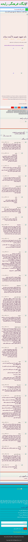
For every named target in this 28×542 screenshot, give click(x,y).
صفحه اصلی (24, 11)
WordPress (11, 536)
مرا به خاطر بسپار (17, 528)
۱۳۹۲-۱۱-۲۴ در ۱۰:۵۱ (5, 361)
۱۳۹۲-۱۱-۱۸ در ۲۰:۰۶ (5, 165)
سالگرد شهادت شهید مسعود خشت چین (20, 112)
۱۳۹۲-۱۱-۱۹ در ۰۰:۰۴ (5, 175)
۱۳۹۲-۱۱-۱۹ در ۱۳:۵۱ (5, 224)
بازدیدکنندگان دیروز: (24, 514)
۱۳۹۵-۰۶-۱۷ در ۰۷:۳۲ (5, 446)
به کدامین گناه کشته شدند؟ (19, 9)
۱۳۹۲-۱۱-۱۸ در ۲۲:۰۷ (5, 153)
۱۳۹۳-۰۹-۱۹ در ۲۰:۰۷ (5, 395)
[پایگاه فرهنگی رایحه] (14, 3)
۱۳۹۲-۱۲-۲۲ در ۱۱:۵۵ (5, 384)
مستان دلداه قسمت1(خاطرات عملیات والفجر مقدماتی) (18, 132)
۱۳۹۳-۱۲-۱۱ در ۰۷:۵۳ (5, 422)
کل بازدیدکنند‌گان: (24, 517)
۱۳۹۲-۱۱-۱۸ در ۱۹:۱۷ (5, 142)
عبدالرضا (19, 224)
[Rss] (15, 538)
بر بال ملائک (19, 11)
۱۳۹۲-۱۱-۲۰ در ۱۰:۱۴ (5, 275)
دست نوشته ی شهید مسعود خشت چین (18, 110)
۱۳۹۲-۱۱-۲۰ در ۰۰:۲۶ (5, 251)
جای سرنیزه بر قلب (7, 135)
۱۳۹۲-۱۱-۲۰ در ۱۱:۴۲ (5, 285)
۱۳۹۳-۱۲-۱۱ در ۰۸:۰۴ (5, 433)
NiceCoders (21, 536)
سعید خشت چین (9, 112)
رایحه (9, 110)
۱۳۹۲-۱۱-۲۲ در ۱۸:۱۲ (5, 347)
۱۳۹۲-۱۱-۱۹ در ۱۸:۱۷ (5, 238)
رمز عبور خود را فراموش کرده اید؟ (20, 531)
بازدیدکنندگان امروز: (24, 512)
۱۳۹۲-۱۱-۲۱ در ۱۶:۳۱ (5, 315)
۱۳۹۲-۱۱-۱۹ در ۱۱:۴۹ (5, 207)
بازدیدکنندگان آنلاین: (24, 510)
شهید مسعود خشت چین (23, 113)
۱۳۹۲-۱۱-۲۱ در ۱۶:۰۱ (5, 296)
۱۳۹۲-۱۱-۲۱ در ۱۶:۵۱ (5, 326)
